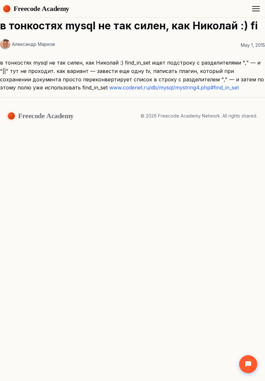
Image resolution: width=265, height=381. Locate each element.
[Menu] (256, 9)
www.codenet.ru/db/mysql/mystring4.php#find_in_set (174, 87)
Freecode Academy (41, 9)
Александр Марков (33, 44)
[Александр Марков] (5, 44)
